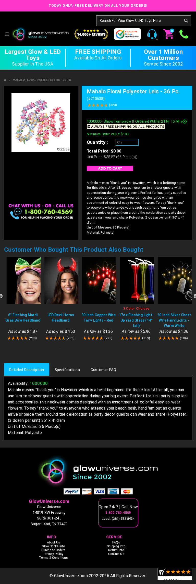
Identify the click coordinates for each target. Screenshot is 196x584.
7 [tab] (105, 347)
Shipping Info (116, 546)
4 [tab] (82, 347)
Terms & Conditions (53, 558)
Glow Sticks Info (53, 546)
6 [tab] (98, 347)
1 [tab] (59, 347)
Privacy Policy (53, 554)
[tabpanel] (23, 298)
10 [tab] (128, 347)
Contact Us (116, 554)
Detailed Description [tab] (26, 369)
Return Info (116, 550)
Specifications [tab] (67, 369)
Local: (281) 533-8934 (118, 518)
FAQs (116, 542)
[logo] (98, 471)
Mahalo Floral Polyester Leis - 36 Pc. (42, 80)
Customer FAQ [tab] (103, 369)
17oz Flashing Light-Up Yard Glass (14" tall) (136, 320)
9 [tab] (121, 347)
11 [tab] (136, 347)
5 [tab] (90, 347)
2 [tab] (67, 347)
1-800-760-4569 (118, 513)
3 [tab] (75, 347)
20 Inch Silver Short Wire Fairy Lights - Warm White (174, 320)
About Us (53, 542)
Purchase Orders (53, 550)
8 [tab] (113, 347)
